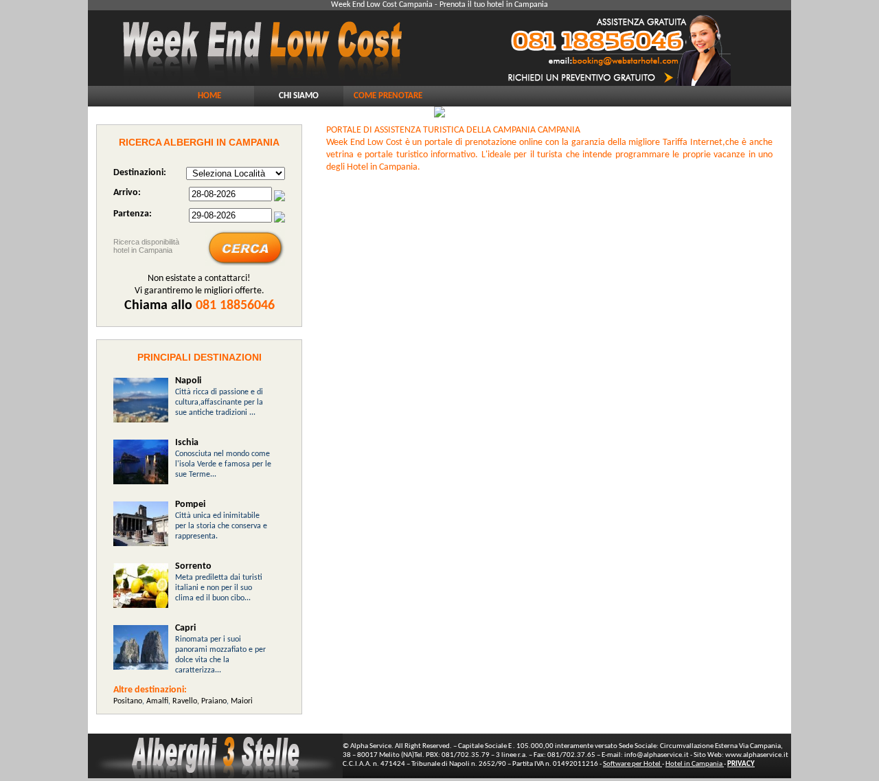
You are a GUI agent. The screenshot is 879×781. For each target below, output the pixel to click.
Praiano (214, 701)
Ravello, (186, 701)
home (209, 95)
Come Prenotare (388, 95)
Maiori (242, 701)
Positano (127, 701)
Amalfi (156, 701)
